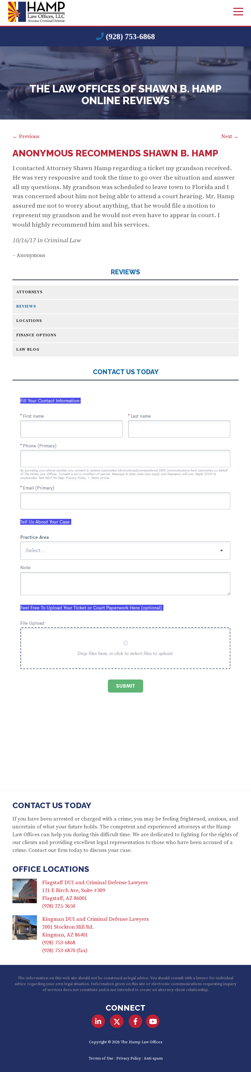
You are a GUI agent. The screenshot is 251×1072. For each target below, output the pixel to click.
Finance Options (36, 335)
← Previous (25, 136)
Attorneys (29, 292)
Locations (29, 320)
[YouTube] (152, 1021)
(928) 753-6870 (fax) (65, 950)
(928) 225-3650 (58, 906)
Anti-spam (153, 1058)
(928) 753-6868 (130, 36)
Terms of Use (101, 1058)
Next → (230, 136)
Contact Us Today (51, 805)
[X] (117, 1021)
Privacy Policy (128, 1058)
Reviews (125, 272)
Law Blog (28, 349)
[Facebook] (135, 1021)
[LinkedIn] (98, 1021)
